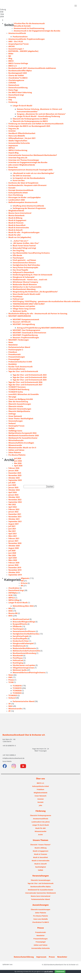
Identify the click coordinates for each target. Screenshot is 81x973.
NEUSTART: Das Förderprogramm (26, 330)
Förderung (12, 102)
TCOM (10, 682)
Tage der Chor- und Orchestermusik (23, 371)
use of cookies (48, 971)
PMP (10, 677)
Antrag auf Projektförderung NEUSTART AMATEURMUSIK (40, 328)
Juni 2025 (12, 485)
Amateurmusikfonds (17, 33)
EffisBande (17, 626)
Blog (10, 58)
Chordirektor (13, 588)
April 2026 (18, 465)
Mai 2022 (12, 504)
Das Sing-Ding (18, 250)
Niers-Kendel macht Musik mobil (26, 294)
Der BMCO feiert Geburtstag (20, 92)
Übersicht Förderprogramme (40, 815)
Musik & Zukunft (15, 230)
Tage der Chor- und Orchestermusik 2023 (30, 375)
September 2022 (15, 502)
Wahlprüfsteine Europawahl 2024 (22, 433)
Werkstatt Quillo (20, 311)
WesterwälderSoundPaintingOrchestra (29, 672)
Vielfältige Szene (15, 431)
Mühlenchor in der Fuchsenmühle (27, 287)
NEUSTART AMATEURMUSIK (19, 316)
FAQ (10, 99)
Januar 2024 (13, 495)
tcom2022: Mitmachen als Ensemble (23, 394)
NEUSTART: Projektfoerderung (25, 335)
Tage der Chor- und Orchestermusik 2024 (30, 377)
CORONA (12, 83)
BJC (9, 56)
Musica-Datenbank (16, 215)
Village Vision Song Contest (24, 308)
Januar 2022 (13, 512)
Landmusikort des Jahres (40, 822)
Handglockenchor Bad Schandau (26, 265)
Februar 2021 (13, 538)
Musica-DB (12, 613)
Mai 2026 (18, 463)
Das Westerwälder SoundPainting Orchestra (31, 253)
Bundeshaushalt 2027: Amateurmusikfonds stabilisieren (32, 68)
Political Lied (18, 299)
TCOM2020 (17, 690)
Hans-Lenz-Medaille (16, 136)
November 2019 (14, 570)
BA (22, 585)
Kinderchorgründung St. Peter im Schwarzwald (32, 275)
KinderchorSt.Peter (21, 641)
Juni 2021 (12, 529)
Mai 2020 (12, 555)
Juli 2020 (11, 550)
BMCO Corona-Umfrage (18, 63)
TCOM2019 (17, 688)
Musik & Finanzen (16, 223)
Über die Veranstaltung (18, 401)
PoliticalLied (18, 660)
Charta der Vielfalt (16, 75)
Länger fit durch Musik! (22, 105)
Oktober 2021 (14, 519)
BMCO (11, 61)
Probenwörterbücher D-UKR (20, 362)
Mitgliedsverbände (16, 210)
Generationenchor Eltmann (24, 262)
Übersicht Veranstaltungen (19, 409)
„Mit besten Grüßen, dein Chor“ (26, 243)
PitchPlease (17, 296)
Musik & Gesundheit (17, 225)
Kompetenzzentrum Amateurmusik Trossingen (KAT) (30, 170)
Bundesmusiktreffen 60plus (20, 70)
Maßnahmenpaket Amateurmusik (22, 202)
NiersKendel (18, 655)
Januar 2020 (13, 565)
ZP (9, 711)
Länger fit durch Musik (18, 602)
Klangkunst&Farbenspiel (23, 643)
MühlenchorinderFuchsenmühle (26, 651)
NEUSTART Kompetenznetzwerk (26, 319)
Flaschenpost (18, 258)
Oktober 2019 (14, 572)
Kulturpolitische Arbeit (18, 192)
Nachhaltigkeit (40, 867)
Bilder (10, 53)
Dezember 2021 (14, 514)
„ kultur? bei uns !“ (20, 241)
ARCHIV (11, 46)
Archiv (40, 835)
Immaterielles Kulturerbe (19, 143)
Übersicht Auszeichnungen (19, 404)
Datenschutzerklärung (18, 87)
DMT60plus (13, 593)
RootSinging (18, 663)
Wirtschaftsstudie (15, 440)
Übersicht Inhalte (15, 406)
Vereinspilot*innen (16, 426)
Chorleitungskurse (16, 80)
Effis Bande (17, 255)
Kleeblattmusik (19, 646)
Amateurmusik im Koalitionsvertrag (29, 28)
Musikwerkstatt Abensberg (24, 289)
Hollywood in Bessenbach (23, 272)
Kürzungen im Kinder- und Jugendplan (24, 197)
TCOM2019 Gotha (15, 392)
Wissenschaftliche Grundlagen (21, 443)
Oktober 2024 (14, 490)
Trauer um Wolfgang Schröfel (20, 399)
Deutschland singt (16, 95)
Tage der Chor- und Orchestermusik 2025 (30, 380)
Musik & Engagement (17, 220)
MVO (10, 616)
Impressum (13, 145)
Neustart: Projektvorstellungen (26, 337)
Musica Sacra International (19, 213)
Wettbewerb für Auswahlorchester (22, 438)
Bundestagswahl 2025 (17, 73)
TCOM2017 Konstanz (17, 387)
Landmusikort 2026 (16, 200)
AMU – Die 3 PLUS (15, 41)
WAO (10, 706)
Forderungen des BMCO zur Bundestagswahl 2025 (29, 126)
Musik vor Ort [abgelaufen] (19, 237)
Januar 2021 (13, 541)
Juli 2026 (17, 458)
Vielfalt (11, 428)
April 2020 (12, 558)
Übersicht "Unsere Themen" (40, 845)
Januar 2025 (13, 487)
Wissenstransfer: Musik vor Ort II (22, 447)
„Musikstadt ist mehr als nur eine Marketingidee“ (33, 173)
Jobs (40, 805)
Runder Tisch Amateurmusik (20, 366)
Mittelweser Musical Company (25, 282)
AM (22, 581)
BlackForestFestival (21, 619)
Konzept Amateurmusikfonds (20, 190)
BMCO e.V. (12, 66)
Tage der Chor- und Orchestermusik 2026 (25, 382)
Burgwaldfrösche (20, 624)
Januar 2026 (13, 470)
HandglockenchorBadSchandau (26, 634)
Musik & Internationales (18, 227)
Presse (11, 680)
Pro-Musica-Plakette (16, 455)
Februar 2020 (13, 562)
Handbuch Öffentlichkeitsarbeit (21, 133)
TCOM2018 (17, 686)
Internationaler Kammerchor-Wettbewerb (40, 893)
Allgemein (25, 578)
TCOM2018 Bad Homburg (18, 389)
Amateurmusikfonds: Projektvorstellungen (26, 39)
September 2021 (15, 521)
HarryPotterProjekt (21, 636)
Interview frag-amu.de (17, 157)
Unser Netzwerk (15, 416)
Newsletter (13, 345)
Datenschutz (13, 85)
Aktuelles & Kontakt (22, 26)
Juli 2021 (11, 526)
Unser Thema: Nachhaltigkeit (20, 418)
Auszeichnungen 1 (16, 49)
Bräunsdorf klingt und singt (24, 248)
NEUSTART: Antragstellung (24, 324)
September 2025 (15, 480)
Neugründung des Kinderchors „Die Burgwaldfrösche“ (35, 292)
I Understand (60, 971)
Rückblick (12, 364)
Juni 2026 (18, 461)
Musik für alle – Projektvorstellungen (24, 232)
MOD (10, 611)
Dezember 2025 (14, 473)
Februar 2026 (13, 468)
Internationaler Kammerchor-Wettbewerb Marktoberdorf (32, 155)
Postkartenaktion (20, 36)
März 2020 (12, 560)
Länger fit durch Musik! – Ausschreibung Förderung (38, 116)
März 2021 (12, 536)
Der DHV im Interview (22, 175)
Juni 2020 (12, 553)
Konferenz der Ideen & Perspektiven (23, 183)
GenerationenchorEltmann (24, 631)
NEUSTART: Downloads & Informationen (29, 332)
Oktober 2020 (14, 546)
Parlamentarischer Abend (19, 347)
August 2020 (13, 548)
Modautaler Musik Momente (25, 284)
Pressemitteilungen (16, 357)
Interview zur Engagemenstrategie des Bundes (27, 162)
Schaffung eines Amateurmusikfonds (28, 206)
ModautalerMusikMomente (24, 648)
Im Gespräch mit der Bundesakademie (29, 178)
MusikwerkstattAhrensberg (24, 653)
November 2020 (14, 543)
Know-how (13, 167)
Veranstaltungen (15, 421)
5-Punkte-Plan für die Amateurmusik (29, 23)
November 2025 (14, 475)
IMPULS (11, 148)
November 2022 (14, 499)
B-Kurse (24, 583)
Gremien (12, 131)
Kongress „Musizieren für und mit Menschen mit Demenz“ (41, 114)
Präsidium (12, 352)
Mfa (10, 608)
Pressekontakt (14, 354)
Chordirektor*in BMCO (18, 78)
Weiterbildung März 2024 (23, 606)
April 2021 (12, 533)
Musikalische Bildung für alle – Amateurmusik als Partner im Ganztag (37, 313)
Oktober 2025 (14, 478)
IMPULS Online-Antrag (17, 150)
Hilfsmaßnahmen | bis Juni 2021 (22, 138)
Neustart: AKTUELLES (21, 322)
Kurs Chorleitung (15, 195)
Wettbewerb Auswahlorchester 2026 (23, 435)
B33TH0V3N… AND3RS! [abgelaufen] (23, 51)
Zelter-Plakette (14, 452)
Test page (12, 397)
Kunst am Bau (19, 180)
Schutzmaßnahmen (16, 369)
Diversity (12, 97)
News (10, 342)
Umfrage (12, 414)
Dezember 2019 (14, 567)
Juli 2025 (11, 482)
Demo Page (13, 90)
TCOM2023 (17, 693)
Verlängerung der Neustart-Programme (29, 208)
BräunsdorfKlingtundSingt (24, 622)
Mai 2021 (12, 531)
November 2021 (14, 516)
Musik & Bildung (15, 218)
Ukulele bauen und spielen (24, 306)
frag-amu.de (13, 128)
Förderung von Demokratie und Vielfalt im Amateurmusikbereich (35, 123)
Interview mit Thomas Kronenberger (23, 160)
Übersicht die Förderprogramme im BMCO (30, 119)
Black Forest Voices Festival (24, 245)
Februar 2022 (13, 509)
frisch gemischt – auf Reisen (24, 260)
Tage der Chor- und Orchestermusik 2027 (25, 384)
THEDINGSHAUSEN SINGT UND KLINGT (29, 304)
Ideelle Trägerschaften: (18, 140)
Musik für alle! (14, 235)
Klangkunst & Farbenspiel (23, 277)
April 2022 (12, 507)
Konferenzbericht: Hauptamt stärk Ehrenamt (27, 185)
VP (9, 704)
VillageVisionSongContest (23, 668)
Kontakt (11, 188)
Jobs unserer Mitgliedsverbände (21, 165)
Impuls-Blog (13, 153)
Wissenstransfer (15, 445)
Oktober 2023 (14, 497)
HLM (10, 595)
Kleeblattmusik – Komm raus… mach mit (30, 279)
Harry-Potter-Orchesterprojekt (25, 267)
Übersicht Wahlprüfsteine (19, 411)
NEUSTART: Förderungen (18, 340)
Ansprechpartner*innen (18, 44)
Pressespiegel (14, 359)
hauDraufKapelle (20, 638)
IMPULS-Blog (13, 600)
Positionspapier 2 (15, 349)
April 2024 (12, 492)
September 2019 (15, 575)
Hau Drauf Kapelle (20, 270)
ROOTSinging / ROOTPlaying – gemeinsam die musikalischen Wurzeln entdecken (47, 301)
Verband (12, 423)
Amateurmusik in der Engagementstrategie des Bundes (37, 31)
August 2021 (13, 524)
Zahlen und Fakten (16, 450)
